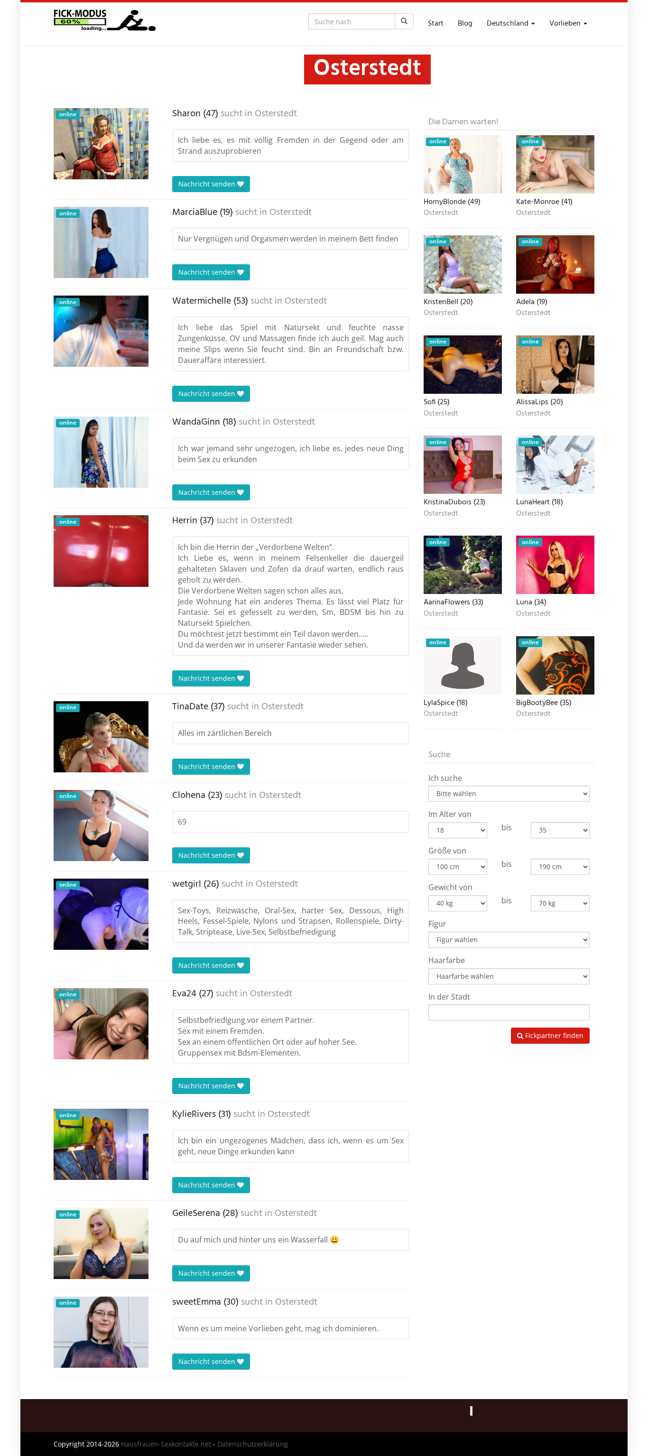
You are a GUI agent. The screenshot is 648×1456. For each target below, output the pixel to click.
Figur (437, 923)
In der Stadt (449, 997)
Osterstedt (276, 114)
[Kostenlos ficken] (104, 23)
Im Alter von (450, 814)
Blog (465, 24)
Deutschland (508, 24)
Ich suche (445, 778)
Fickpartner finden (553, 1035)
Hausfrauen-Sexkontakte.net (166, 1443)
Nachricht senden (207, 183)
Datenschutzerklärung (252, 1443)
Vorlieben (566, 24)
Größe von (447, 850)
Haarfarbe (446, 960)
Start (436, 24)
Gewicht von (450, 887)
